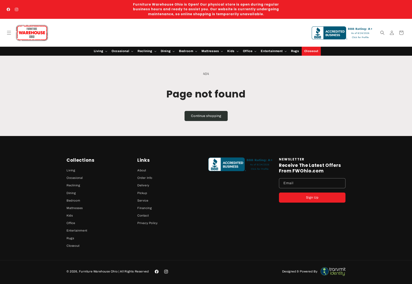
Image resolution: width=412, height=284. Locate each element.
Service (142, 200)
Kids (70, 215)
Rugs (70, 238)
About (141, 170)
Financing (144, 208)
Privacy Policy (147, 223)
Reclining (73, 185)
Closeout (73, 245)
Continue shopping (206, 116)
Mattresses (75, 208)
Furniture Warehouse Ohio (98, 271)
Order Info (144, 177)
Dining (71, 193)
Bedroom (73, 200)
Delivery (143, 185)
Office (71, 223)
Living (71, 170)
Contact (143, 215)
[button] (9, 32)
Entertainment (77, 230)
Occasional (75, 177)
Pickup (142, 193)
